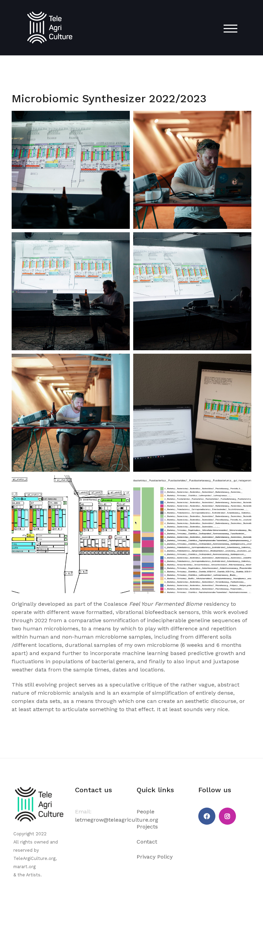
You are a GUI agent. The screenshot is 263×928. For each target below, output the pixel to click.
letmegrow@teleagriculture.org (116, 819)
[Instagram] (227, 816)
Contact (147, 841)
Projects (147, 826)
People (145, 811)
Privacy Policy (155, 856)
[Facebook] (206, 816)
